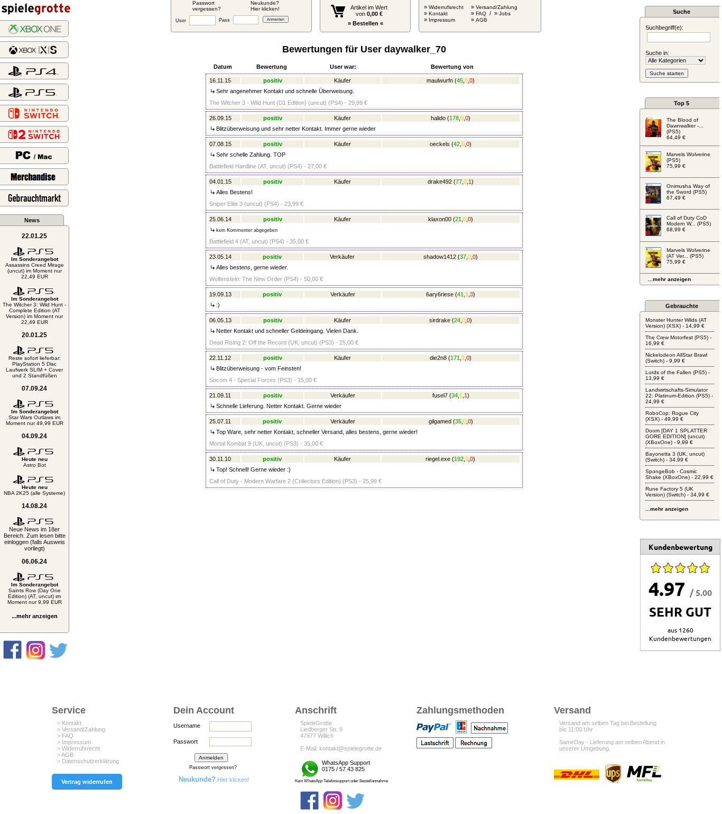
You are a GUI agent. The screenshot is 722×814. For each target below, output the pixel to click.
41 (460, 294)
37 (463, 257)
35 (458, 421)
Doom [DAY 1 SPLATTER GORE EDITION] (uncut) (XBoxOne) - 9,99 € (676, 436)
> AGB (65, 755)
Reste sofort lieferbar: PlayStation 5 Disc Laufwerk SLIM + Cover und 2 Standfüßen (34, 366)
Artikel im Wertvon (368, 10)
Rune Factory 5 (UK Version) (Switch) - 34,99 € (677, 492)
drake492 (440, 181)
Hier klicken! (214, 779)
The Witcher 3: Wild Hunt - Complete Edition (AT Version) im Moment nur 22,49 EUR (34, 310)
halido (438, 118)
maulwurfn (440, 80)
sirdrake (439, 320)
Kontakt (438, 13)
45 (460, 80)
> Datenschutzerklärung (88, 761)
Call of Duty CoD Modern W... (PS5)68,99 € (689, 223)
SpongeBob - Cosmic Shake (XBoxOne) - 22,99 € (679, 474)
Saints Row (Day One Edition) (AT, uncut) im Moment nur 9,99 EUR (34, 593)
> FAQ (65, 735)
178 (454, 118)
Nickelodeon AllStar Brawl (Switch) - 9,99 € (676, 358)
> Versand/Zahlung (81, 729)
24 (457, 320)
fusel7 (440, 395)
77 (459, 181)
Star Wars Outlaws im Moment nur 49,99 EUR (34, 417)
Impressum (442, 20)
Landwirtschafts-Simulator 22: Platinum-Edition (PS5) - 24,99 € (679, 395)
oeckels (440, 144)
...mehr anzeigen (35, 616)
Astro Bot (35, 462)
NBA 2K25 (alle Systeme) (34, 490)
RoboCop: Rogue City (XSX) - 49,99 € (672, 416)
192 (459, 459)
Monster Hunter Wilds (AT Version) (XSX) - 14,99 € (676, 323)
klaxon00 (439, 219)
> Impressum (74, 742)
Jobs (505, 13)
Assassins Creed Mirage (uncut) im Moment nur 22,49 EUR (34, 267)
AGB (481, 20)
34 (454, 395)
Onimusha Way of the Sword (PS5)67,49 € (688, 192)
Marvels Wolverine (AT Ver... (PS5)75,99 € (688, 256)
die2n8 (438, 358)
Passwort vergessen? (213, 767)
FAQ (481, 13)
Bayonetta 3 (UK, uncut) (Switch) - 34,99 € (675, 457)
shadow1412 (439, 257)
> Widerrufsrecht (78, 748)
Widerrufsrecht (446, 7)
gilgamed (440, 421)
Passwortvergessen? (206, 6)
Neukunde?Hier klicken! (265, 6)
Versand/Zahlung (496, 7)
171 (455, 358)
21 (458, 219)
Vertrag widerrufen (87, 782)
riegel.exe (437, 459)
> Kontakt (69, 723)
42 (456, 144)
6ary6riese (439, 294)
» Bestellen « (365, 23)
